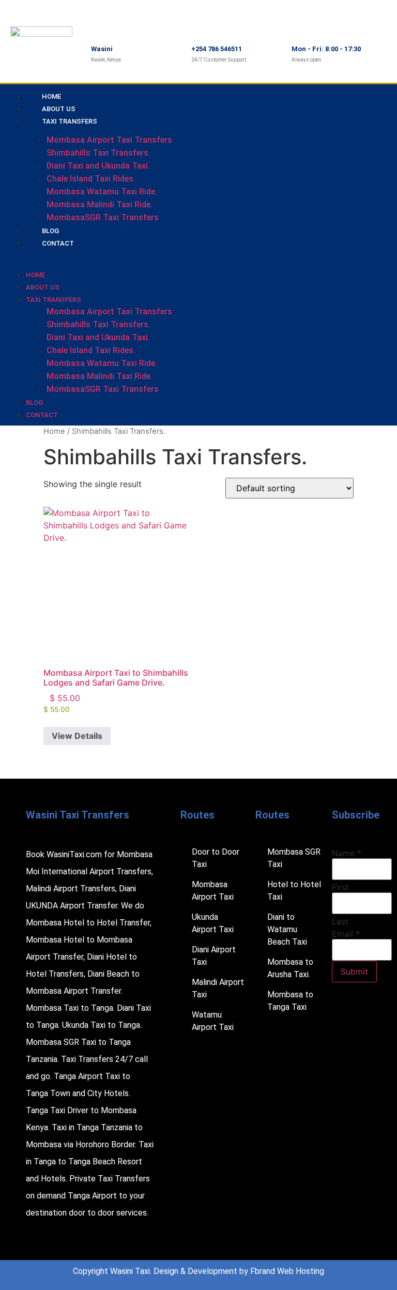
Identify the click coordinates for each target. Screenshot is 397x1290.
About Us (42, 287)
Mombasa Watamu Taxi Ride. (102, 191)
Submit (354, 971)
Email (346, 934)
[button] (142, 255)
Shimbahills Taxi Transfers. (98, 153)
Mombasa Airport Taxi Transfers (109, 140)
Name (346, 853)
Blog (34, 402)
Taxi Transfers (69, 121)
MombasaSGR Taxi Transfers (103, 217)
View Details (77, 736)
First (340, 887)
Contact (58, 243)
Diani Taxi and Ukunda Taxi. (98, 166)
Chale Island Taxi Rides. (91, 179)
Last (340, 921)
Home (35, 275)
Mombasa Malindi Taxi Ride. (99, 204)
